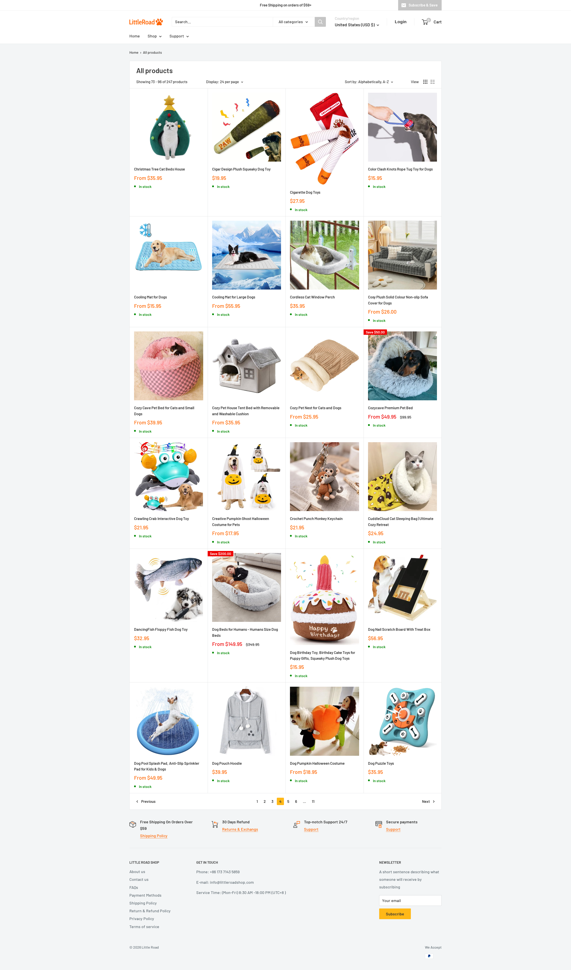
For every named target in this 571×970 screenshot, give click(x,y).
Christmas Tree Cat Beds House (159, 169)
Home (134, 35)
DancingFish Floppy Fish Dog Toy (161, 629)
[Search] (320, 22)
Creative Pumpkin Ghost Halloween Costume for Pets (240, 521)
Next (426, 801)
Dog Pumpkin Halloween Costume (317, 763)
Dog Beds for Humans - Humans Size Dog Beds (245, 632)
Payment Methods (145, 895)
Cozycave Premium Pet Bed (390, 407)
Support (177, 35)
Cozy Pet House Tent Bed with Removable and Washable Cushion (245, 410)
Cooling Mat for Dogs (150, 297)
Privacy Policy (141, 918)
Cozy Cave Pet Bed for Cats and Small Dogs (164, 410)
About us (137, 871)
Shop (152, 35)
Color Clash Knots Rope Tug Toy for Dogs (400, 169)
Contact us (139, 879)
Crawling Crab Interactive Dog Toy (161, 518)
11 (313, 801)
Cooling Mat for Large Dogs (233, 297)
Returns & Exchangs (240, 829)
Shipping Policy (154, 835)
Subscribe (395, 913)
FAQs (133, 887)
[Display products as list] (433, 82)
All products (152, 52)
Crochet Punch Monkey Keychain (316, 518)
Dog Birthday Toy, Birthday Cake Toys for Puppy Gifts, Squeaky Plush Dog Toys (322, 655)
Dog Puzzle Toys (381, 763)
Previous (148, 801)
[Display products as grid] (425, 82)
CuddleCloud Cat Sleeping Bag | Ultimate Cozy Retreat (400, 521)
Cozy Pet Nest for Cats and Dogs (315, 407)
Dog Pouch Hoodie (227, 763)
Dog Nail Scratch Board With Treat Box (399, 629)
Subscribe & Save (423, 5)
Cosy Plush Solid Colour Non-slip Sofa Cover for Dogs (398, 300)
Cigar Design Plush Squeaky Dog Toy (241, 169)
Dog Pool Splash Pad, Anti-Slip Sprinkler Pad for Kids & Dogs (166, 766)
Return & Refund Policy (150, 910)
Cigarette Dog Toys (305, 192)
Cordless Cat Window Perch (312, 297)
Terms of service (144, 926)
